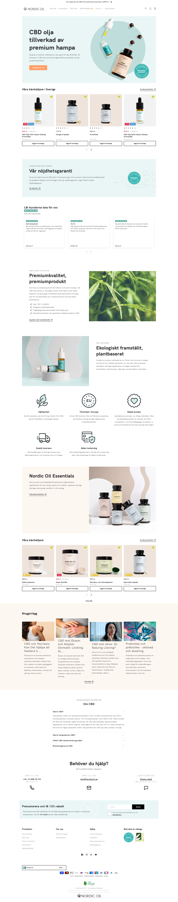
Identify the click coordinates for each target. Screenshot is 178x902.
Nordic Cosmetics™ (28, 841)
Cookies (106, 876)
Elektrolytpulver (28, 582)
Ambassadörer (61, 838)
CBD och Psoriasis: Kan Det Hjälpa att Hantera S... (37, 647)
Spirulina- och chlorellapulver (101, 582)
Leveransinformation (89, 876)
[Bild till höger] (91, 150)
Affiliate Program (62, 834)
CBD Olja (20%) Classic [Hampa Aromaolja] (136, 135)
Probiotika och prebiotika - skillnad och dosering (139, 647)
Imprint (72, 876)
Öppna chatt (146, 779)
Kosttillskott (26, 845)
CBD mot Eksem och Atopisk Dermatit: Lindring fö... (70, 646)
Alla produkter (27, 834)
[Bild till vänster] (86, 150)
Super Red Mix (61, 582)
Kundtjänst (93, 838)
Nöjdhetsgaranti (95, 845)
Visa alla (89, 601)
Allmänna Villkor (79, 876)
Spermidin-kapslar (131, 582)
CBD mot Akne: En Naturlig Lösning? (105, 645)
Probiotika (94, 134)
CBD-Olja (25, 838)
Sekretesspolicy (99, 876)
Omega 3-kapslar (62, 134)
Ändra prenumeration (97, 841)
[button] (99, 8)
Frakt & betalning (96, 834)
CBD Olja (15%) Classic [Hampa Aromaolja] (34, 135)
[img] (90, 210)
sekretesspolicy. (117, 814)
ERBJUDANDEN (27, 848)
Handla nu (36, 67)
